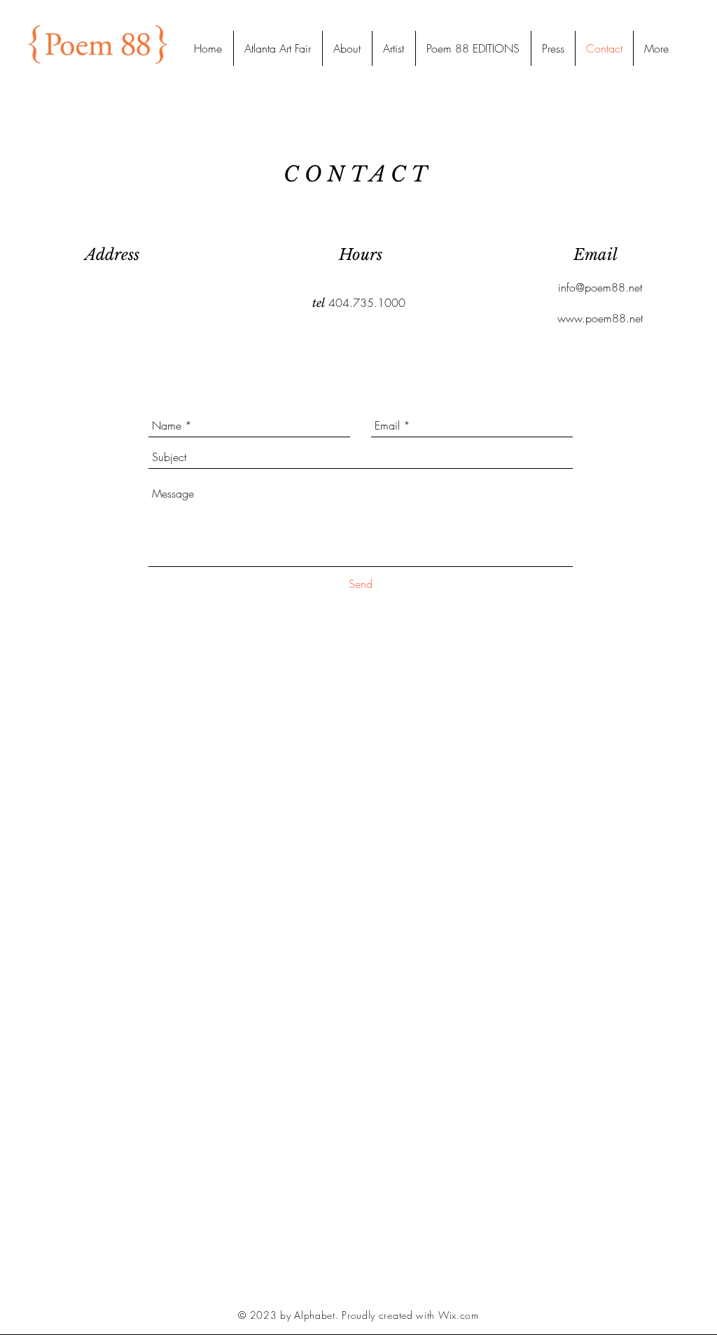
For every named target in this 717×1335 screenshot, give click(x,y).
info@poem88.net (600, 287)
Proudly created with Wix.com (410, 1315)
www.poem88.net (600, 318)
